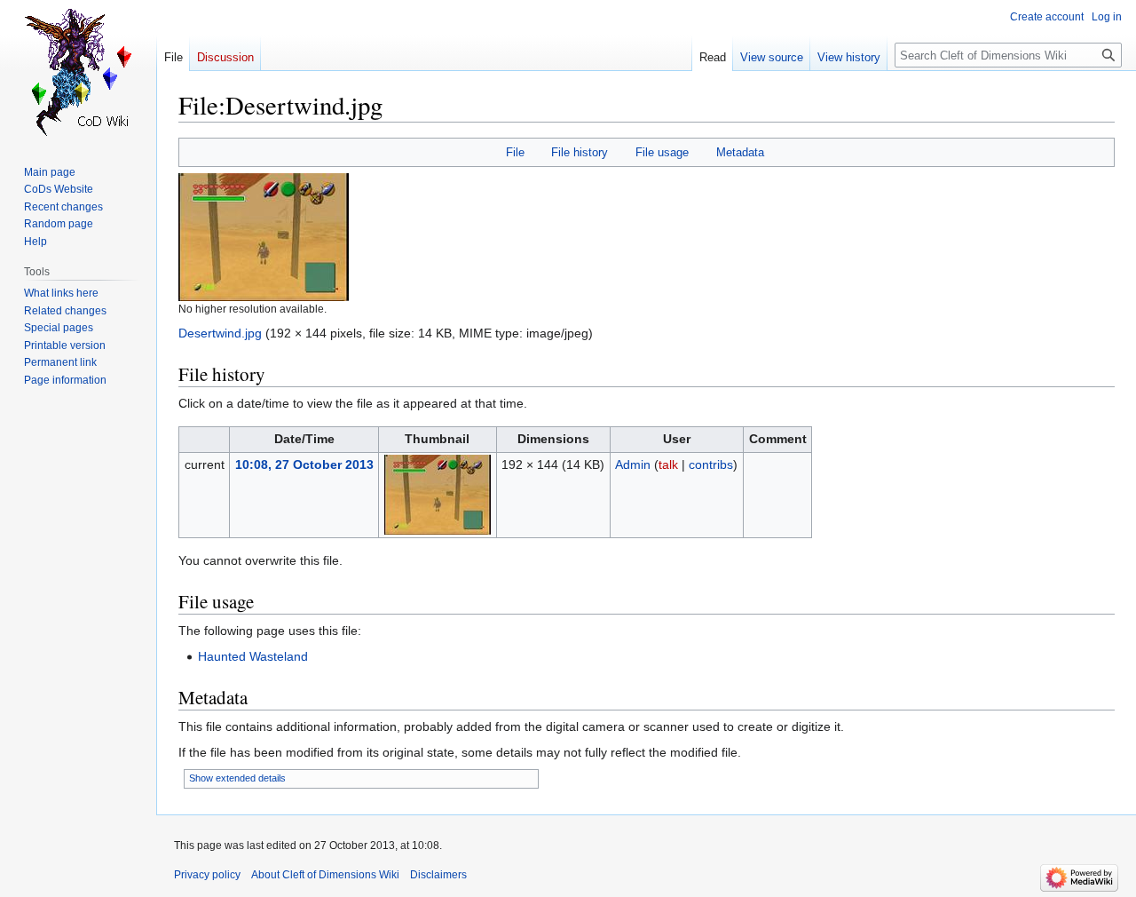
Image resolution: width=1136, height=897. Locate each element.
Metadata (740, 152)
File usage (662, 152)
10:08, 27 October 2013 (304, 464)
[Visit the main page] (78, 71)
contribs (711, 464)
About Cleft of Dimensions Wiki (325, 875)
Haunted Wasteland (253, 656)
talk (668, 464)
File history (579, 152)
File (515, 152)
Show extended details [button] (237, 778)
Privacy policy (207, 875)
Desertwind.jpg (220, 333)
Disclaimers (438, 875)
